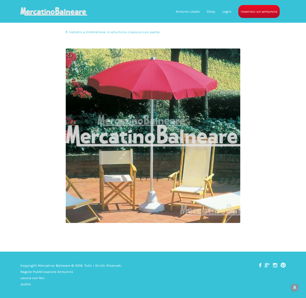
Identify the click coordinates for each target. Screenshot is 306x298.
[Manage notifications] (295, 287)
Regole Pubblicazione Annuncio (46, 272)
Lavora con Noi (32, 278)
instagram (275, 265)
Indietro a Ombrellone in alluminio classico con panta (114, 32)
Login (226, 11)
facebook (260, 265)
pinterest (283, 265)
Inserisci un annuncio (259, 11)
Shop (211, 11)
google (267, 265)
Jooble (25, 284)
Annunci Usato (188, 11)
